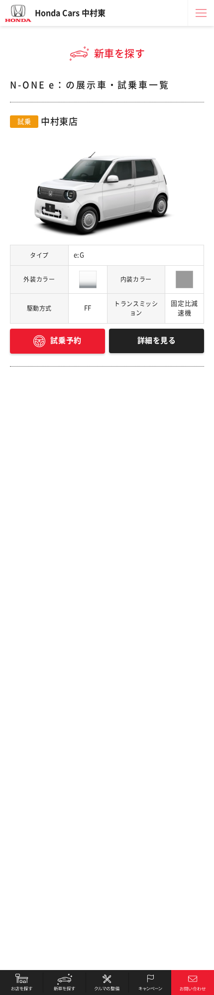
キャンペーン (149, 982)
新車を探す (64, 982)
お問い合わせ (192, 982)
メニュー (201, 13)
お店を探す (21, 982)
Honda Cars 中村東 (70, 13)
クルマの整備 (107, 982)
